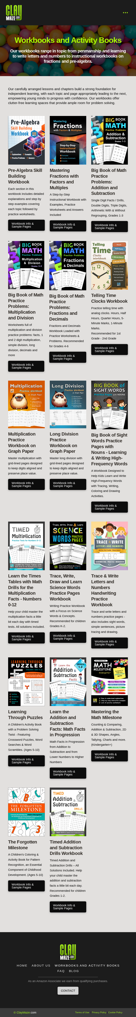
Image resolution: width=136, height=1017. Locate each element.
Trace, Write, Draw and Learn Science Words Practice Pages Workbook (66, 587)
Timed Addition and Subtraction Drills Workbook (66, 848)
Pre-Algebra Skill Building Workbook (25, 176)
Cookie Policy (115, 1012)
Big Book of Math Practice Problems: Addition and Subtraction (108, 182)
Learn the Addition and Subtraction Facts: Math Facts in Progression (67, 723)
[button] (126, 13)
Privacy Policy (99, 1012)
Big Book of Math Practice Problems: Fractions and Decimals (66, 308)
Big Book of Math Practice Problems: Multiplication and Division (25, 306)
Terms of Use (82, 1012)
